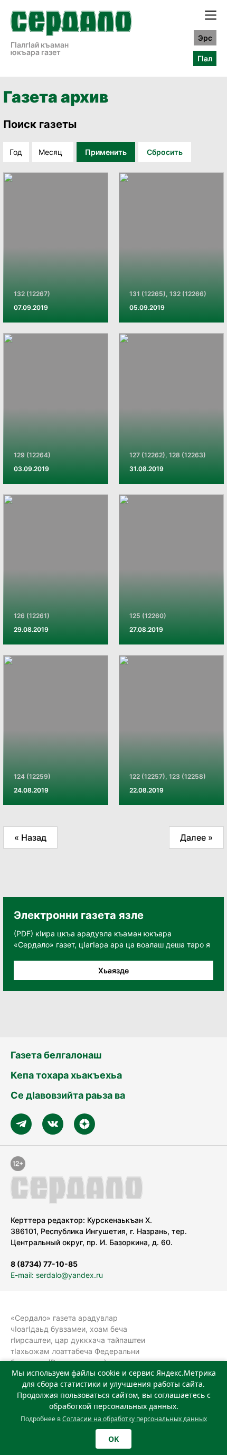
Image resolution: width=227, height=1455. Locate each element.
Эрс (205, 37)
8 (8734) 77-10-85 (44, 1263)
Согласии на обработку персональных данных (134, 1418)
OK (113, 1439)
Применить (106, 152)
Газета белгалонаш (56, 1055)
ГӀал (204, 58)
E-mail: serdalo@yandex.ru (57, 1274)
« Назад (30, 837)
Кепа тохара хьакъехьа (66, 1075)
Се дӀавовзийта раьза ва (68, 1095)
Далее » (196, 837)
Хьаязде (113, 970)
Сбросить (165, 152)
